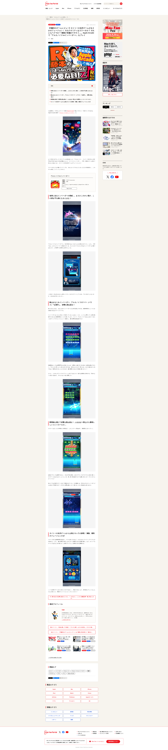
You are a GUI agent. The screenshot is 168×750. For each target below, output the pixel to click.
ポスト (51, 42)
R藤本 (52, 38)
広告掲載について (119, 733)
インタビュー (106, 8)
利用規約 (95, 733)
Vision (89, 693)
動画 (72, 719)
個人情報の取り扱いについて (106, 731)
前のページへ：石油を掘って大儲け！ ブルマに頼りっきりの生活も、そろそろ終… (71, 627)
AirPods (54, 697)
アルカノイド (66, 670)
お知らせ (80, 733)
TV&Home (72, 697)
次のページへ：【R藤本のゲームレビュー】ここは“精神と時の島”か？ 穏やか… (72, 632)
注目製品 (85, 8)
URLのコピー (63, 42)
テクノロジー (89, 715)
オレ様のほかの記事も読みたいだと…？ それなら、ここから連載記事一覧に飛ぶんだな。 (72, 597)
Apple (57, 8)
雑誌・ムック (49, 8)
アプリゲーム (52, 673)
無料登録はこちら (113, 741)
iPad (54, 693)
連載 (92, 8)
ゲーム (64, 673)
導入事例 (89, 711)
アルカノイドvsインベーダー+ (66, 112)
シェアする (57, 42)
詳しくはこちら (112, 94)
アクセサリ (77, 8)
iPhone (69, 8)
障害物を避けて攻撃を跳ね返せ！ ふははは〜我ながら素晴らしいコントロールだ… (71, 99)
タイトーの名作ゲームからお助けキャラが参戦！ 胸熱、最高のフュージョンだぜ (71, 101)
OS (89, 701)
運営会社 (95, 731)
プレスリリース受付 (104, 733)
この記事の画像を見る (54, 657)
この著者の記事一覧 (66, 619)
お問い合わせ (118, 731)
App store (69, 188)
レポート (58, 24)
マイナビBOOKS (82, 735)
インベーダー (58, 670)
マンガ (72, 715)
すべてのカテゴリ (117, 8)
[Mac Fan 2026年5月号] (112, 78)
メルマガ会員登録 (97, 3)
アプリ (58, 673)
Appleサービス (52, 24)
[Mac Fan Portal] (52, 4)
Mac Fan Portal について (85, 3)
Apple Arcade (70, 110)
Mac (63, 8)
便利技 (98, 8)
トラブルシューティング (54, 715)
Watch (72, 693)
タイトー (51, 670)
